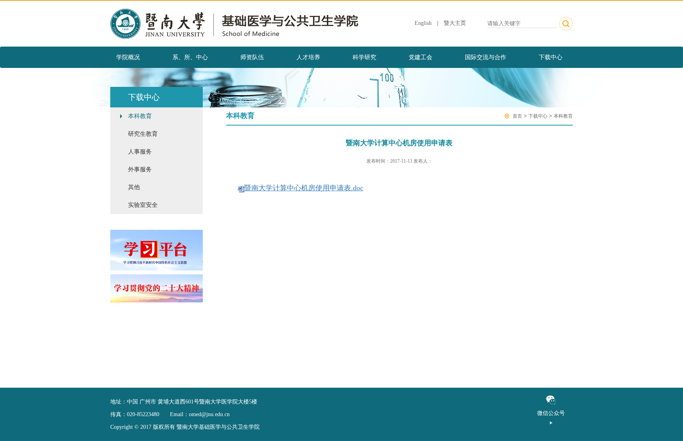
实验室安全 (143, 205)
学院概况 (128, 57)
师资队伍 (252, 57)
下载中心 (550, 57)
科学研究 (364, 57)
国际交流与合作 (485, 57)
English (423, 23)
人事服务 (140, 151)
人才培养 (308, 57)
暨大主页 (455, 23)
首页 (517, 116)
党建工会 (420, 57)
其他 (134, 187)
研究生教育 (143, 134)
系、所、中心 (190, 57)
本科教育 (140, 116)
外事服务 (140, 169)
